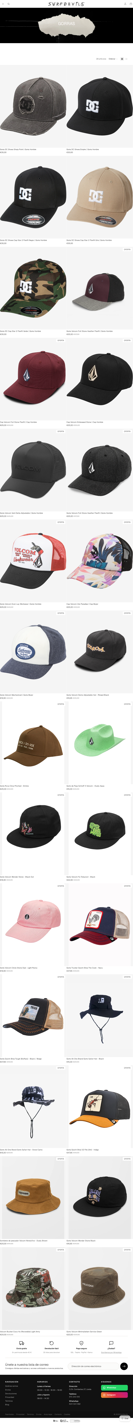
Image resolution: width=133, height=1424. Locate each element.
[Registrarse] (124, 1366)
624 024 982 (75, 1404)
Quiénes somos (11, 1386)
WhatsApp (111, 1387)
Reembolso (9, 1414)
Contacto (58, 1414)
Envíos (8, 1390)
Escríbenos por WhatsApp (111, 1352)
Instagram (111, 1395)
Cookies (67, 1414)
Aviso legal (48, 1414)
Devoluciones (11, 1393)
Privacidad (9, 1397)
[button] (113, 59)
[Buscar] (8, 4)
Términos (9, 1401)
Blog (7, 1404)
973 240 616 (74, 1397)
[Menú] (3, 4)
